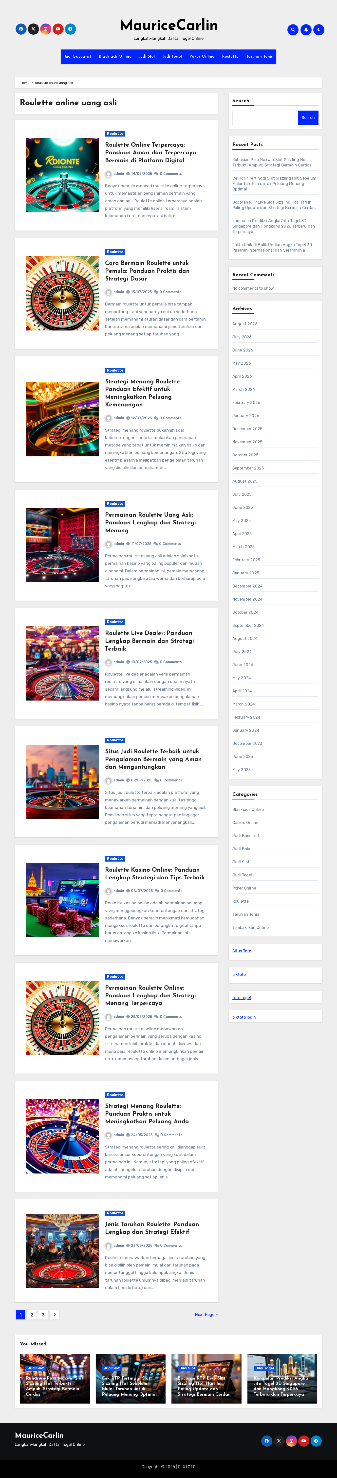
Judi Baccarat (78, 57)
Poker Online (202, 57)
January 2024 (245, 730)
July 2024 (242, 651)
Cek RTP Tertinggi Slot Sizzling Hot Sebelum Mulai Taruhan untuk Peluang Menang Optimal (274, 183)
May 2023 (241, 769)
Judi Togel (172, 57)
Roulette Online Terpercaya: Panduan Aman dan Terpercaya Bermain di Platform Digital (150, 153)
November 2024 (247, 599)
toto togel (241, 997)
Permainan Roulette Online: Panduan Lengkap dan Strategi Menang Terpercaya (150, 996)
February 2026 (246, 402)
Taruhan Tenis (259, 57)
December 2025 (247, 428)
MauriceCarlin (168, 26)
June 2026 (242, 350)
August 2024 (245, 638)
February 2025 (246, 560)
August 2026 (245, 324)
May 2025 (241, 520)
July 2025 (242, 494)
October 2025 (245, 455)
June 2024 (242, 664)
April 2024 (242, 691)
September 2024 (248, 625)
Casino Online (245, 822)
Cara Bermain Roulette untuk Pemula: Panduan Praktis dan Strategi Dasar (147, 271)
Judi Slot (147, 57)
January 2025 (245, 573)
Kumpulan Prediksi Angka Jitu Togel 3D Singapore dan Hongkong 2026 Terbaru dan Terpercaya (273, 226)
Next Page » (206, 1314)
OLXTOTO (187, 1466)
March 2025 (243, 546)
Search (241, 100)
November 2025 (247, 442)
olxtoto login (244, 1017)
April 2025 (242, 533)
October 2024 (245, 612)
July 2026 (242, 337)
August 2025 (244, 481)
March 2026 (243, 389)
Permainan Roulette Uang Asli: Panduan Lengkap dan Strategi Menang (150, 523)
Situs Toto (241, 951)
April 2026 (242, 376)
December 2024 (247, 586)
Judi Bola (241, 848)
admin (118, 174)
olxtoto (239, 974)
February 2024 (246, 717)
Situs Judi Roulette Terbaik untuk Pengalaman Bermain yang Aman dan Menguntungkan (153, 759)
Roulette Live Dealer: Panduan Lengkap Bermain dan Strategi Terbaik (149, 641)
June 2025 (242, 507)
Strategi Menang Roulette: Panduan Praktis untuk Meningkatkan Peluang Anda (147, 1114)
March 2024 (243, 704)
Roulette (230, 57)
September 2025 (248, 468)
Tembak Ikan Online (250, 927)
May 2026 (241, 363)
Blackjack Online (115, 57)
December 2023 (247, 743)
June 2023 (242, 756)
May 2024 (241, 678)
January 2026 (245, 415)
